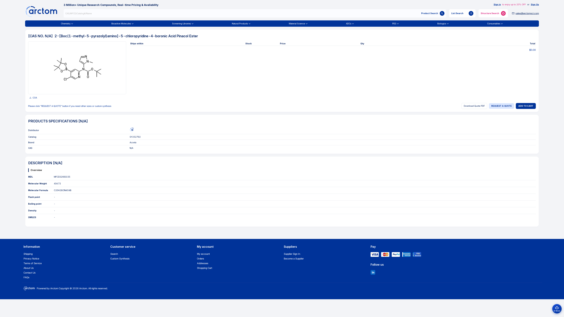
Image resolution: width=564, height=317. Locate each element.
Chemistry (65, 23)
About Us (29, 268)
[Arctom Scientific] (132, 130)
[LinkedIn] (373, 272)
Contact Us (30, 272)
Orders (200, 258)
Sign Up (535, 4)
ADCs (348, 23)
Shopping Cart (204, 268)
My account (203, 253)
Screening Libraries (181, 23)
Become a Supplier (294, 258)
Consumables (493, 23)
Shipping (28, 253)
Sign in (497, 4)
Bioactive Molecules (121, 23)
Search (114, 253)
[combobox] (255, 13)
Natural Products (240, 23)
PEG (394, 23)
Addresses (202, 263)
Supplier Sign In (292, 253)
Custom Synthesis (120, 258)
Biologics (441, 23)
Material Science (297, 23)
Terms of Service (33, 263)
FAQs (26, 277)
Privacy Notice (31, 258)
